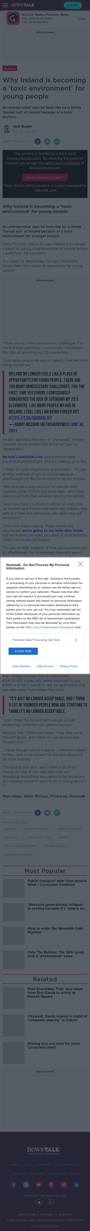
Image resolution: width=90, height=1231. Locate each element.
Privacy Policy (69, 666)
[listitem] (45, 640)
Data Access (45, 666)
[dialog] (45, 615)
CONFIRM (23, 651)
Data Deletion (21, 666)
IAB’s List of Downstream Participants (50, 627)
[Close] (82, 565)
